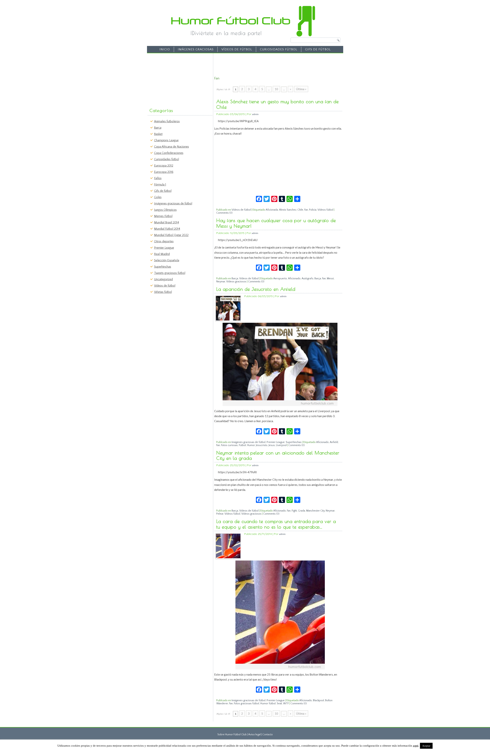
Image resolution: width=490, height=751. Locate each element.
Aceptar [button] (426, 745)
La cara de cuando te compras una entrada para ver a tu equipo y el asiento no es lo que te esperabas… (276, 524)
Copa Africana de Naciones (171, 146)
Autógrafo (307, 278)
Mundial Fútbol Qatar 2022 (171, 235)
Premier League (164, 247)
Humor (251, 445)
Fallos (158, 178)
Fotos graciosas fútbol (246, 703)
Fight (294, 510)
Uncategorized (163, 279)
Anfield (334, 442)
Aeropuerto (280, 278)
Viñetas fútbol (163, 292)
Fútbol (242, 445)
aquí (415, 745)
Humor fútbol (268, 703)
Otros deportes (164, 241)
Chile (300, 209)
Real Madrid (162, 254)
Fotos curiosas (229, 445)
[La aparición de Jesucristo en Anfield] (228, 319)
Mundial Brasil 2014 (166, 222)
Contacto (267, 734)
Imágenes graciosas (196, 49)
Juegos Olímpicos (165, 210)
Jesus (272, 445)
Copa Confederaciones (168, 153)
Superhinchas (162, 266)
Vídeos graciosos (236, 281)
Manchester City (315, 510)
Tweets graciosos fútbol (169, 273)
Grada (301, 510)
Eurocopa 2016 (163, 172)
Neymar (220, 281)
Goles (158, 197)
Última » (301, 89)
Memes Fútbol (163, 216)
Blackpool (318, 700)
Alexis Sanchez (287, 209)
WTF (286, 703)
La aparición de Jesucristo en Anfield (255, 289)
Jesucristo (261, 445)
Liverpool (281, 445)
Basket (158, 134)
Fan (306, 209)
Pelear (219, 513)
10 (276, 89)
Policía (312, 209)
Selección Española (166, 260)
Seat (279, 703)
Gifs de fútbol (318, 49)
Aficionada (272, 209)
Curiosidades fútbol (278, 49)
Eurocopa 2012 (163, 165)
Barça (157, 127)
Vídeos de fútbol (236, 49)
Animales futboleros (167, 121)
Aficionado (294, 278)
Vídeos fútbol (325, 209)
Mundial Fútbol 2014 (167, 228)
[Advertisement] (177, 79)
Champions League (166, 140)
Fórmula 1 (160, 184)
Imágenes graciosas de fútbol (173, 203)
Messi (330, 278)
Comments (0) (224, 212)
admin (255, 114)
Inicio (164, 49)
